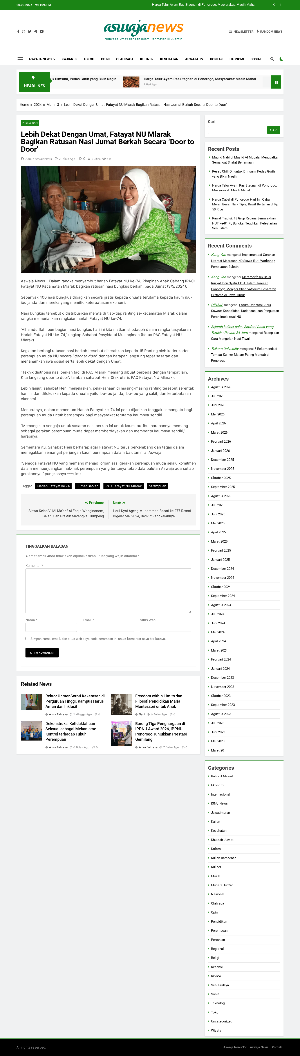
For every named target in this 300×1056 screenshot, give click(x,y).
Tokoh (88, 59)
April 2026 (218, 423)
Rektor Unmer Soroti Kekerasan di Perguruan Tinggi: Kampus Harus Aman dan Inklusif (75, 701)
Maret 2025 (219, 541)
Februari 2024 (221, 659)
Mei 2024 (217, 632)
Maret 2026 (219, 433)
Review (216, 976)
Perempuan (30, 123)
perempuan (157, 486)
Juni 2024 (218, 623)
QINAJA (217, 305)
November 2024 (222, 578)
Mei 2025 (217, 523)
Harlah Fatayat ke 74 (53, 486)
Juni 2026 (218, 405)
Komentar (34, 566)
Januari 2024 (220, 669)
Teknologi (218, 1003)
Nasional (217, 894)
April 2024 (218, 641)
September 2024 (223, 596)
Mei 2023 (217, 741)
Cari (211, 121)
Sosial (256, 59)
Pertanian (218, 940)
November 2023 (222, 687)
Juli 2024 (217, 614)
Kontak (216, 59)
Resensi (217, 967)
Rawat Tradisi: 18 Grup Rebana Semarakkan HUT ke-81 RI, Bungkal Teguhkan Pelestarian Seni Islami (244, 223)
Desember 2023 (222, 678)
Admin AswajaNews (38, 159)
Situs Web (147, 620)
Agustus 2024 (221, 605)
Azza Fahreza (58, 714)
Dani (142, 714)
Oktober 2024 (221, 587)
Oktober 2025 (221, 478)
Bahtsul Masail (222, 776)
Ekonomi (237, 59)
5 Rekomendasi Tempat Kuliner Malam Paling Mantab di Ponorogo (244, 355)
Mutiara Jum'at (222, 885)
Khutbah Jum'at (222, 840)
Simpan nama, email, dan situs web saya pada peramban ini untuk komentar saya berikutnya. (98, 639)
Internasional (220, 794)
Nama (31, 620)
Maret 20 (217, 750)
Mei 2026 (217, 414)
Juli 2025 (217, 505)
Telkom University (225, 349)
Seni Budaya (220, 985)
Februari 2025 (221, 550)
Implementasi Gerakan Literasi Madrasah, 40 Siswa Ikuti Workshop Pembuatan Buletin (243, 261)
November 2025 (222, 469)
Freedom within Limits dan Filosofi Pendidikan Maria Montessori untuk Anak (158, 701)
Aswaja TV (194, 59)
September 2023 (223, 705)
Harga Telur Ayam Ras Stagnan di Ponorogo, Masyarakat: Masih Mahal (171, 79)
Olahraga (125, 59)
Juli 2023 (217, 723)
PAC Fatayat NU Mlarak (123, 486)
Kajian (67, 59)
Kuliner (147, 59)
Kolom (216, 849)
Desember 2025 (222, 460)
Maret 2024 (219, 650)
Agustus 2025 (221, 496)
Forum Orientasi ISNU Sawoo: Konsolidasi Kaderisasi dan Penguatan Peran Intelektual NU (245, 311)
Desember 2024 (222, 569)
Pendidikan (219, 922)
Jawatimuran (220, 813)
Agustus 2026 (221, 387)
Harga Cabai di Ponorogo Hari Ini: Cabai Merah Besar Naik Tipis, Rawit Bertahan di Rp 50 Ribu (245, 204)
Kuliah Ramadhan (223, 858)
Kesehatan (169, 59)
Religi (215, 958)
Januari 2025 (220, 560)
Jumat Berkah (87, 486)
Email (88, 620)
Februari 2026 (221, 441)
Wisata (216, 1031)
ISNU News (219, 803)
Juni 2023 (218, 732)
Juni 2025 (218, 514)
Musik (215, 876)
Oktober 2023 (221, 696)
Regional (217, 949)
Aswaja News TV (234, 1047)
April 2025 (218, 532)
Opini (105, 59)
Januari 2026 (220, 451)
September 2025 (223, 487)
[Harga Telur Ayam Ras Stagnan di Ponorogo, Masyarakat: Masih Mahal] (102, 82)
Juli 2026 (217, 396)
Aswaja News (40, 59)
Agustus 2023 (221, 714)
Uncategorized (221, 1021)
